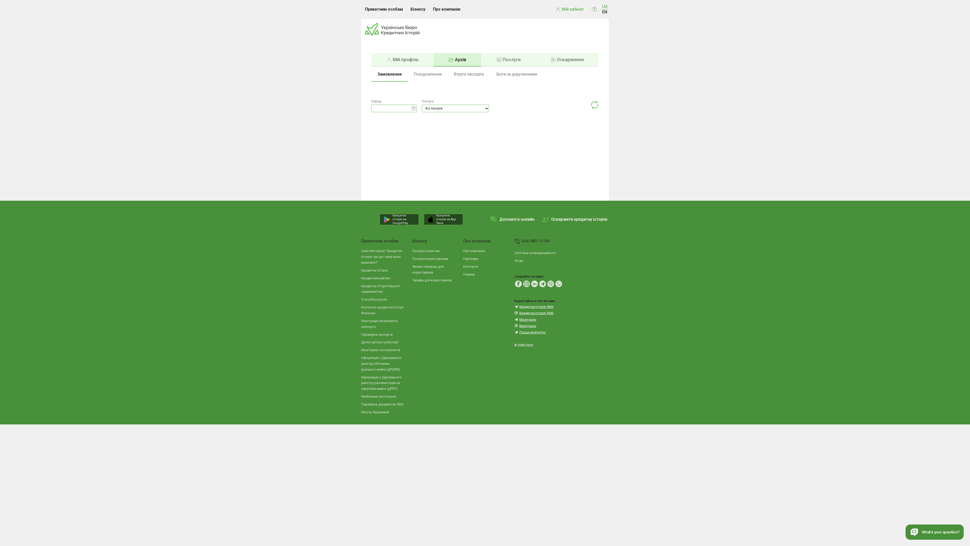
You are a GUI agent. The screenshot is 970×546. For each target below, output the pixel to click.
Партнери (470, 259)
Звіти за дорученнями (516, 74)
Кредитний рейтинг (376, 278)
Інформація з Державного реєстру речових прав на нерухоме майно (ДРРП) (381, 383)
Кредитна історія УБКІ (536, 307)
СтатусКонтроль (374, 299)
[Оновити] (595, 106)
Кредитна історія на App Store (446, 219)
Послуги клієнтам (426, 251)
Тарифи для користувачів (432, 280)
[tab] (402, 59)
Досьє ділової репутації (379, 342)
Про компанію (477, 241)
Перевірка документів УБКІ (382, 404)
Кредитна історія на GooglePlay (400, 219)
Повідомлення (428, 74)
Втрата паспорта (469, 74)
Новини (469, 274)
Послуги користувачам (430, 259)
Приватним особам (380, 241)
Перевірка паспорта (377, 334)
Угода (518, 261)
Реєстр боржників (375, 412)
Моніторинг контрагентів (380, 350)
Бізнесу (419, 241)
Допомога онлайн (517, 219)
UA (605, 6)
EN (604, 12)
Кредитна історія (374, 270)
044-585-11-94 (535, 241)
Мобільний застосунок (378, 396)
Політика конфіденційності (535, 253)
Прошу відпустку (532, 332)
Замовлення (389, 74)
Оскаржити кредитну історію (579, 219)
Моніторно (527, 320)
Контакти (470, 266)
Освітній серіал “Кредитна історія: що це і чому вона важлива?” (381, 256)
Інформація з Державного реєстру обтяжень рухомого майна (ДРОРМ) (381, 363)
